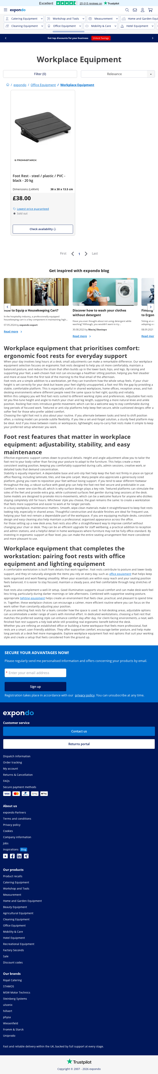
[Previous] (72, 253)
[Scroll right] (152, 38)
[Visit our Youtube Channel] (5, 857)
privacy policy (85, 695)
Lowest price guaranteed (33, 209)
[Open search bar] (127, 10)
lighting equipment (32, 598)
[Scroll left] (5, 38)
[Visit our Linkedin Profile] (19, 857)
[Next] (85, 253)
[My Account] (142, 10)
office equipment (120, 574)
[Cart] (150, 10)
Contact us (79, 731)
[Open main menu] (5, 10)
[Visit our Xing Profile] (26, 857)
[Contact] (135, 10)
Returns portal (79, 744)
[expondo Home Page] (7, 85)
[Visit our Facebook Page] (12, 857)
